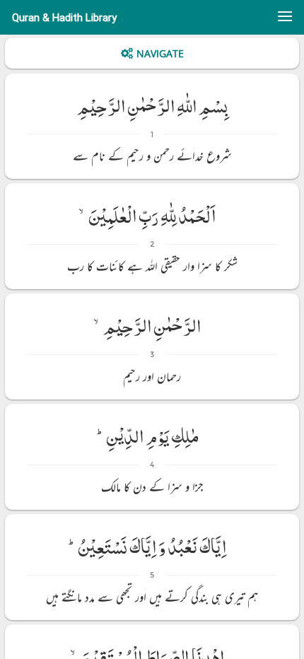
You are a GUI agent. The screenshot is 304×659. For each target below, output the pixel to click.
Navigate (160, 53)
